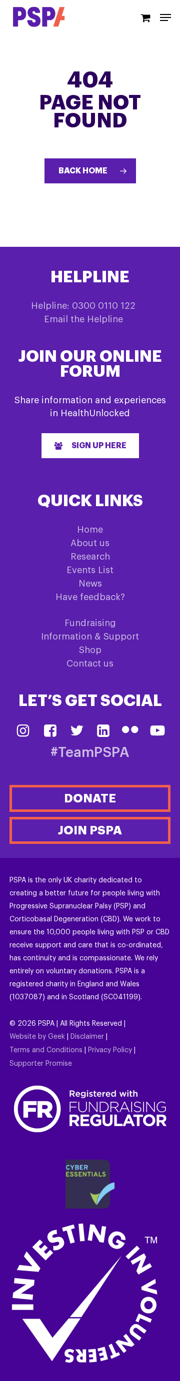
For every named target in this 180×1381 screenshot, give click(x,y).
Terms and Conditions (46, 1050)
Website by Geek (37, 1036)
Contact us (90, 663)
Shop (90, 650)
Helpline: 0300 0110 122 (83, 305)
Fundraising (90, 623)
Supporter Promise (41, 1063)
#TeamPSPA (90, 752)
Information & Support (90, 636)
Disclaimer (87, 1036)
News (90, 583)
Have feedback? (90, 597)
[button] (90, 445)
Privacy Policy (110, 1050)
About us (90, 543)
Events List (90, 570)
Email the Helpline (83, 319)
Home (90, 529)
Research (90, 556)
